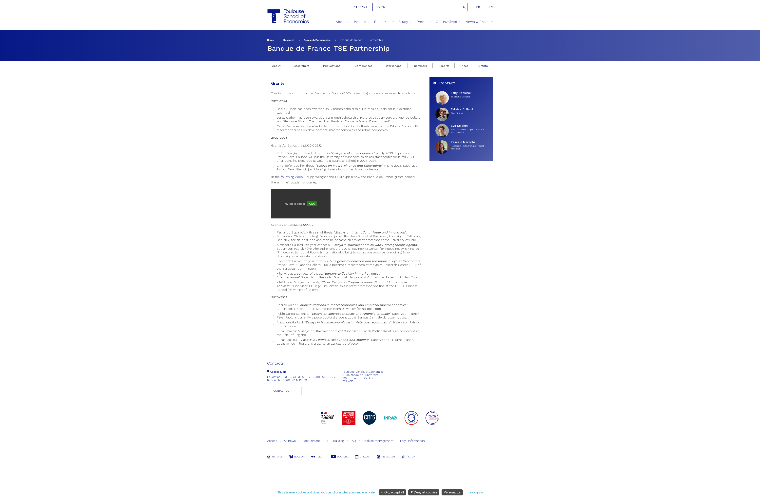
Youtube (342, 456)
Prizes (464, 65)
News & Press (477, 22)
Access (272, 441)
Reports (444, 65)
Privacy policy (476, 492)
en (491, 7)
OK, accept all (394, 492)
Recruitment (311, 441)
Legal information (412, 441)
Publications (331, 65)
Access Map (277, 371)
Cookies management (378, 441)
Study (403, 22)
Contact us (281, 390)
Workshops (393, 65)
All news (290, 441)
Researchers (301, 65)
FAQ (353, 441)
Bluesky (299, 456)
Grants (483, 65)
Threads (277, 456)
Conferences (363, 65)
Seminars (420, 65)
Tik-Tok (410, 456)
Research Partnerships (317, 40)
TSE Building (335, 441)
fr (478, 7)
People (360, 22)
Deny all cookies (425, 492)
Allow (312, 203)
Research (382, 22)
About (341, 22)
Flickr (320, 456)
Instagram (388, 456)
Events (422, 22)
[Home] (288, 16)
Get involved (446, 22)
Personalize (452, 492)
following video (292, 177)
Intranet (360, 6)
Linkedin (364, 456)
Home (270, 40)
